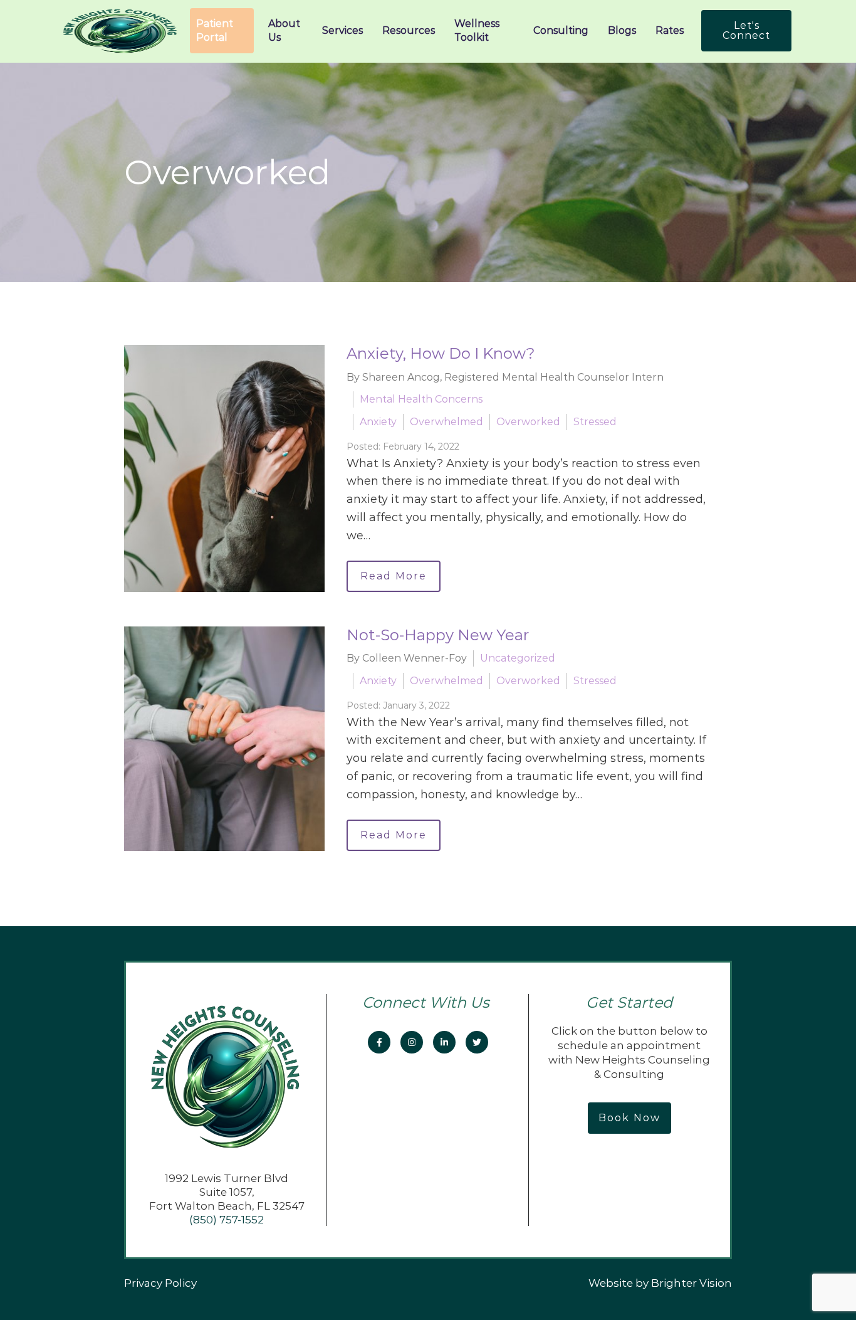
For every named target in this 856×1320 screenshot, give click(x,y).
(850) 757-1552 (226, 1219)
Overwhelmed (446, 422)
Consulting (560, 30)
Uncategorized (517, 658)
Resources (408, 30)
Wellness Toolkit (476, 30)
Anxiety (378, 422)
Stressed (595, 422)
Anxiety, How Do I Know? (441, 353)
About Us (284, 30)
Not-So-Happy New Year (438, 635)
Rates (669, 30)
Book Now (629, 1118)
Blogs (622, 30)
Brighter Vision (691, 1283)
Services (342, 30)
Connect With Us (427, 1002)
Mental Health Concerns (421, 399)
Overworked (528, 422)
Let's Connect (746, 30)
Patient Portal (214, 30)
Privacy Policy (160, 1283)
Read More (393, 576)
